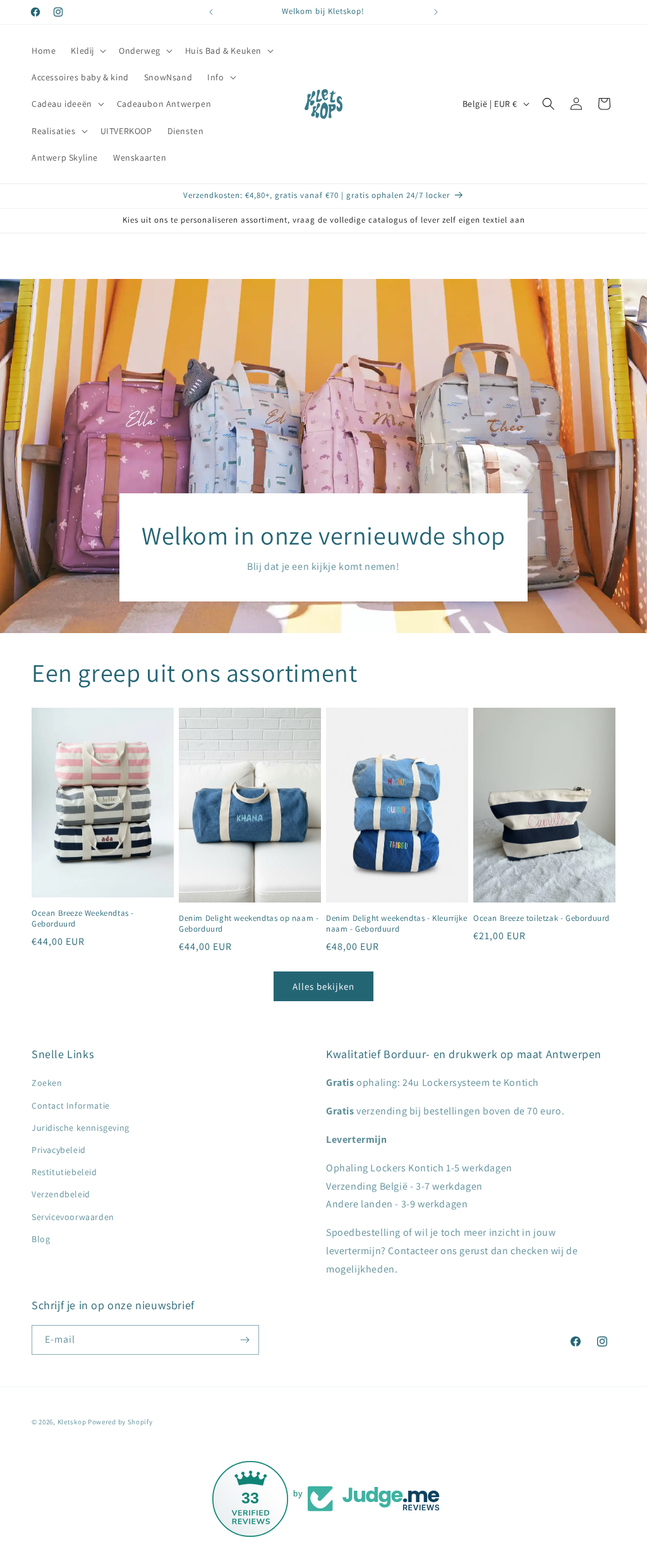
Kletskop (72, 1421)
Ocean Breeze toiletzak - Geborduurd (541, 918)
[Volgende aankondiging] (436, 12)
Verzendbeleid (61, 1194)
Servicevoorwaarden (73, 1217)
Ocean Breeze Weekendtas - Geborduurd (83, 918)
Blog (41, 1239)
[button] (87, 50)
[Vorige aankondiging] (211, 12)
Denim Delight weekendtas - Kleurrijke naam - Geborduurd (396, 923)
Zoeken (47, 1082)
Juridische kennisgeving (81, 1127)
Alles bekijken (323, 986)
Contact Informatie (71, 1105)
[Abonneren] (244, 1340)
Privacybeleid (59, 1150)
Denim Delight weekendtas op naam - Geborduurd (248, 923)
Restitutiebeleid (64, 1172)
